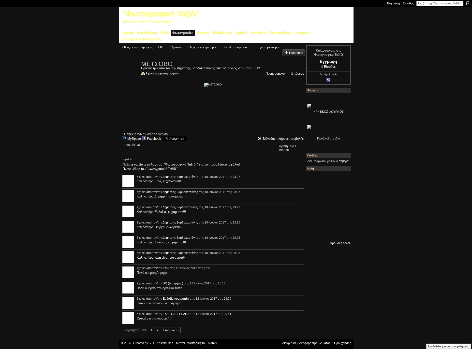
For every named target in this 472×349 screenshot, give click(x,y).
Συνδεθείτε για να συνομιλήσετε (448, 346)
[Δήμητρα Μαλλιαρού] (340, 179)
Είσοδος (408, 3)
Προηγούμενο (275, 73)
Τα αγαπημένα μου (266, 47)
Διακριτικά (289, 343)
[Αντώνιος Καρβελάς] (327, 232)
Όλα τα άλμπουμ (170, 47)
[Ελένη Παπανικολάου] (340, 205)
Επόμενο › (170, 330)
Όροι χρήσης (342, 343)
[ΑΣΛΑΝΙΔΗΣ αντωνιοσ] (314, 205)
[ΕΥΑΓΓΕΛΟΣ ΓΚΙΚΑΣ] (327, 219)
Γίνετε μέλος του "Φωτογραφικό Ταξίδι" (150, 169)
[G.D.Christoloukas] (340, 232)
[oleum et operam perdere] (327, 179)
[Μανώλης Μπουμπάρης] (314, 219)
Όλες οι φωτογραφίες (137, 47)
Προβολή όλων (340, 243)
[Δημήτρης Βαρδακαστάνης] (130, 74)
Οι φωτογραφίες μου (203, 47)
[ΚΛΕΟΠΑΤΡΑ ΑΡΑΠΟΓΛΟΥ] (327, 205)
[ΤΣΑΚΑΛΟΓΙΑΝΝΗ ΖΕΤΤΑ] (314, 232)
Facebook (154, 138)
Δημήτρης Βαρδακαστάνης (196, 68)
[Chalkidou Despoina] (314, 192)
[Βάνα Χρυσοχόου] (327, 192)
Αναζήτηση (467, 3)
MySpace (134, 138)
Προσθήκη (296, 52)
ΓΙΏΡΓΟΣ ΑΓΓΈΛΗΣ (176, 314)
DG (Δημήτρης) (173, 283)
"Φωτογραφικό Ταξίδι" (161, 13)
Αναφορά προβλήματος (314, 343)
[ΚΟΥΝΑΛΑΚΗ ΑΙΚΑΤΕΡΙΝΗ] (314, 179)
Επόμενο (297, 73)
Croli (166, 268)
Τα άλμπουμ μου (235, 47)
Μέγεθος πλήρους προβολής (283, 138)
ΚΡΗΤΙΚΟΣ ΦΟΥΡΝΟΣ (328, 111)
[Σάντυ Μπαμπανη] (340, 219)
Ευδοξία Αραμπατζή (176, 298)
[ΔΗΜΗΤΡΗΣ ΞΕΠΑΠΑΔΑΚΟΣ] (340, 192)
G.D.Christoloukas (161, 343)
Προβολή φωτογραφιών (162, 73)
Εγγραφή (393, 3)
